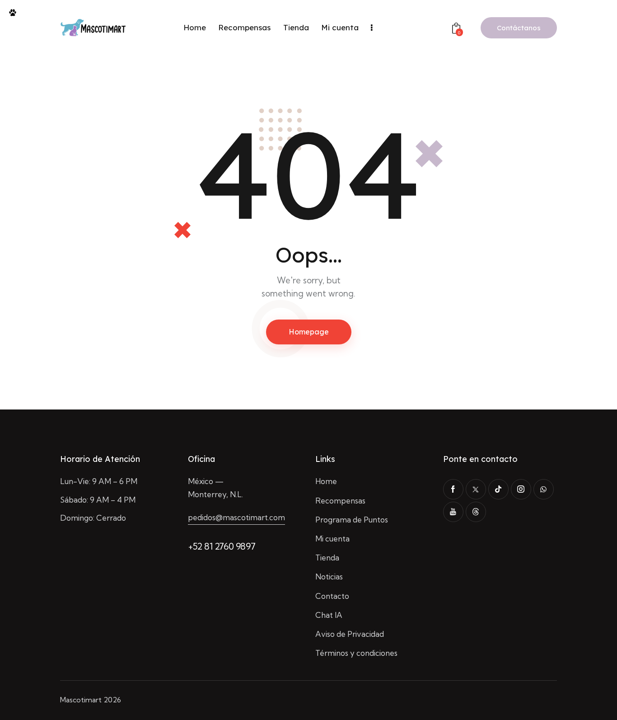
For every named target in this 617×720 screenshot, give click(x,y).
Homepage (309, 331)
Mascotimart (81, 699)
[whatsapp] (543, 489)
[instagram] (521, 489)
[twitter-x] (476, 489)
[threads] (476, 512)
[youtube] (453, 512)
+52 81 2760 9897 (222, 546)
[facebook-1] (453, 489)
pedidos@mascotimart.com (236, 517)
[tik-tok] (498, 489)
